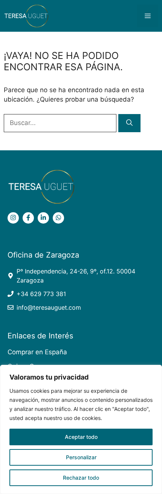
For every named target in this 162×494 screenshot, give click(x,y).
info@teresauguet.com (49, 307)
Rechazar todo (81, 477)
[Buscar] (129, 123)
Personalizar (81, 457)
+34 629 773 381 (41, 294)
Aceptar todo (81, 437)
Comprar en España (37, 352)
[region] (81, 429)
